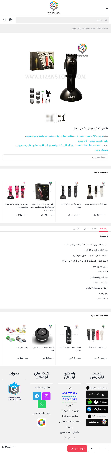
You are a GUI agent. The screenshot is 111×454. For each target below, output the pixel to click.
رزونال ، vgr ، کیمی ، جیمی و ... (88, 136)
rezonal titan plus (83, 145)
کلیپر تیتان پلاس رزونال (56, 145)
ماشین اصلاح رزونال (64, 136)
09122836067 (69, 399)
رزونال (71, 145)
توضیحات (103, 228)
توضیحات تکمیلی (90, 228)
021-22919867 (69, 393)
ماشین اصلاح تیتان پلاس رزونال (31, 145)
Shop (99, 28)
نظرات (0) (76, 228)
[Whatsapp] (42, 404)
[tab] (103, 228)
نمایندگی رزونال (101, 150)
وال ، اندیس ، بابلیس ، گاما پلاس (93, 141)
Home (106, 28)
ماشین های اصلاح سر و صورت (40, 136)
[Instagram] (46, 396)
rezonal (96, 145)
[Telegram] (37, 396)
